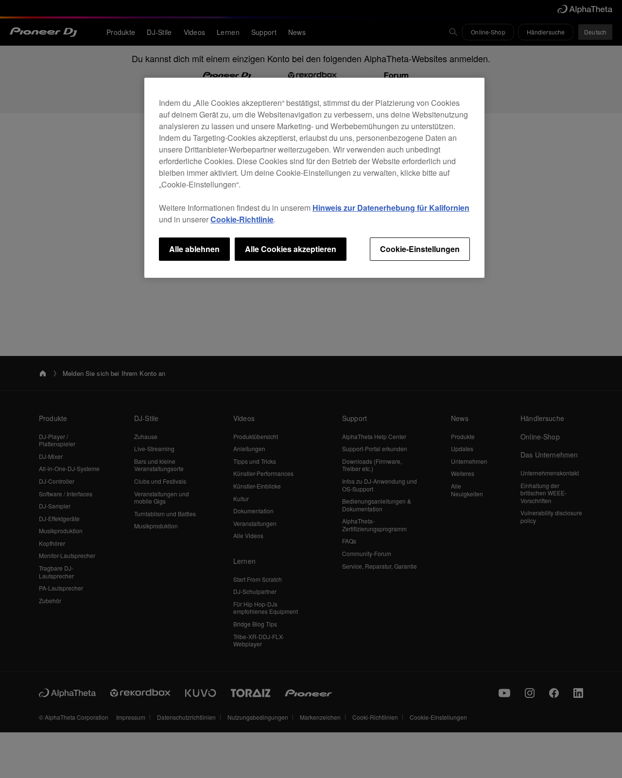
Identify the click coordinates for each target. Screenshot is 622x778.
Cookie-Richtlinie (242, 219)
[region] (314, 178)
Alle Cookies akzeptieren (290, 248)
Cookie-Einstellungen (420, 248)
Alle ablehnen (194, 248)
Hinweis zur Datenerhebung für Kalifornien (390, 207)
